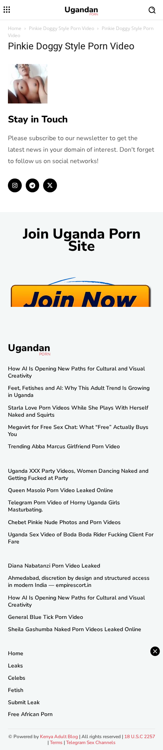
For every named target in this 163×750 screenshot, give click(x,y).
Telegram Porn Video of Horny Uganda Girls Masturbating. (64, 506)
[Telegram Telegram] (33, 185)
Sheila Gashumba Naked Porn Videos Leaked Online (74, 629)
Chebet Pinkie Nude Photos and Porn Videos (64, 522)
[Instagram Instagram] (15, 185)
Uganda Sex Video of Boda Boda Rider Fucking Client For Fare (81, 538)
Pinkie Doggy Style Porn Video (61, 28)
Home (14, 28)
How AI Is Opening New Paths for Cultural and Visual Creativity (76, 372)
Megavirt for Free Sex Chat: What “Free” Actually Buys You (78, 430)
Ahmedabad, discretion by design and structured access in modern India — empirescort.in (79, 581)
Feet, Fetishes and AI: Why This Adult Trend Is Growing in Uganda (79, 391)
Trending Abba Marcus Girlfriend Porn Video (64, 446)
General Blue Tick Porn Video (45, 617)
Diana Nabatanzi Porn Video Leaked (54, 566)
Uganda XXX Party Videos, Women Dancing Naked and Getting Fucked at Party (78, 474)
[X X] (50, 185)
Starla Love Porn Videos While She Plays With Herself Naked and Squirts (78, 411)
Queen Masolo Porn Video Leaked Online (60, 490)
